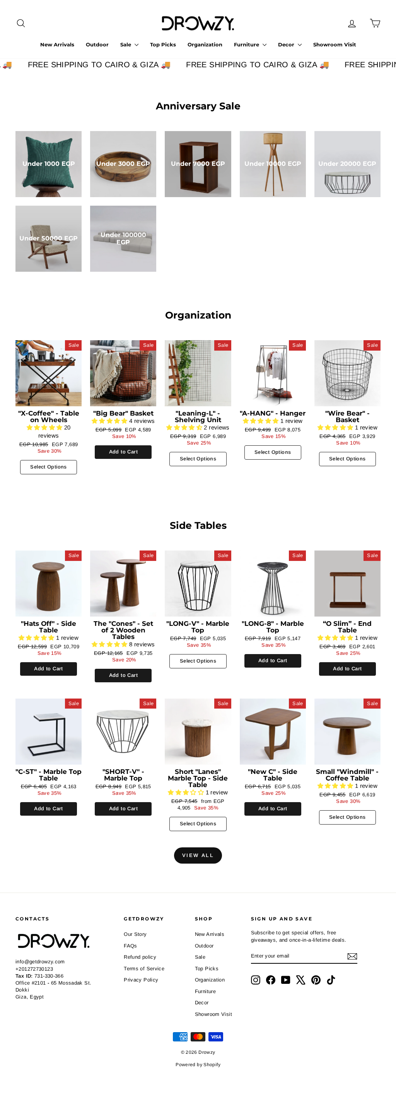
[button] (45, 427)
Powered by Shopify (198, 1064)
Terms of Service (144, 968)
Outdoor (97, 44)
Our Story (135, 934)
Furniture (247, 44)
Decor (287, 44)
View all (198, 855)
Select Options (48, 467)
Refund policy (140, 957)
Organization (205, 44)
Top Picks (163, 44)
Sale (126, 44)
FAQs (130, 946)
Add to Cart (123, 452)
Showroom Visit (334, 44)
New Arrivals (57, 44)
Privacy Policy (141, 980)
